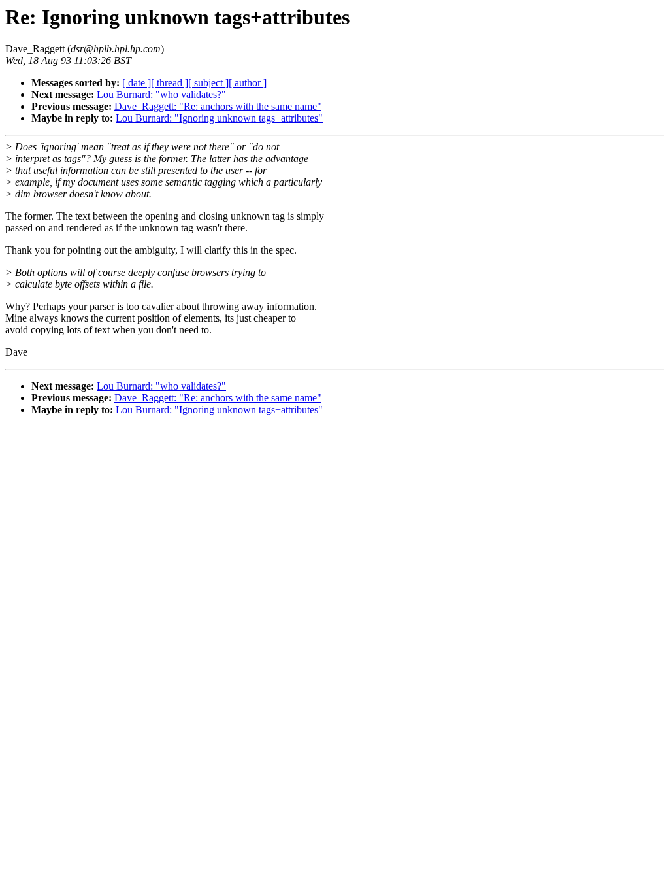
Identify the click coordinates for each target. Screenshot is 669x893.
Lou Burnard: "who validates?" (161, 94)
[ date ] (136, 82)
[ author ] (248, 82)
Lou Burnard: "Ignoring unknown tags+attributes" (219, 118)
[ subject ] (208, 82)
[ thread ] (169, 82)
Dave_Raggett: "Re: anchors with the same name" (217, 106)
